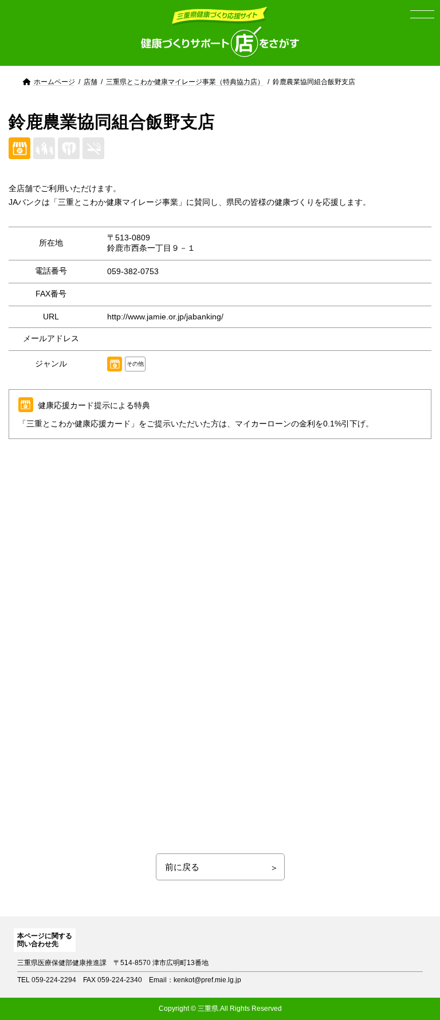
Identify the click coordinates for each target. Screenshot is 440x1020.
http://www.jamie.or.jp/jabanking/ (165, 316)
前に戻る (182, 867)
